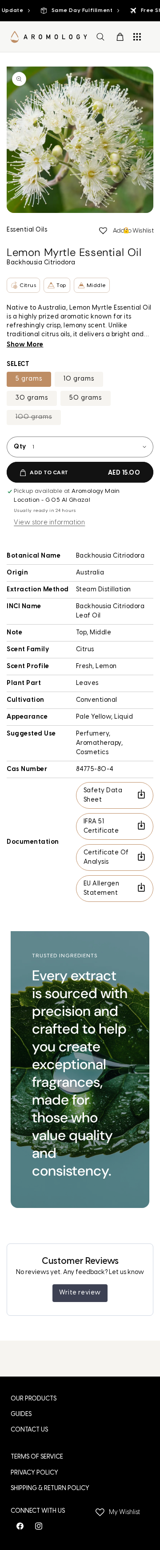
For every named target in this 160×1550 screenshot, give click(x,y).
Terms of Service (37, 1457)
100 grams (38, 419)
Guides (21, 1414)
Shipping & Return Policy (50, 1488)
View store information (49, 522)
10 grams (79, 379)
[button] (100, 37)
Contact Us (29, 1430)
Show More (25, 345)
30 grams (32, 398)
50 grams (85, 398)
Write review (80, 1293)
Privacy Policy (34, 1473)
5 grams (29, 379)
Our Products (33, 1399)
